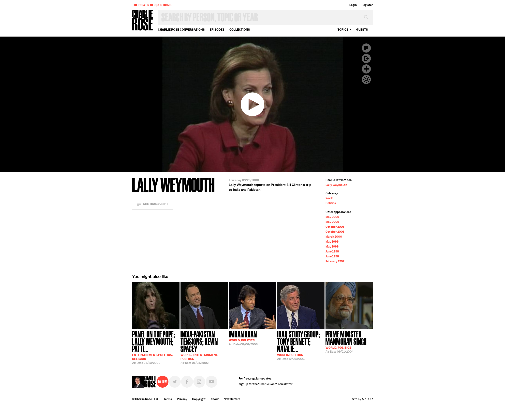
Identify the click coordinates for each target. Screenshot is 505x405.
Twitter (175, 382)
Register (367, 5)
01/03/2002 (199, 347)
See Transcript (155, 204)
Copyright (199, 399)
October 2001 (334, 227)
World (329, 198)
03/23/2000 (153, 347)
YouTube (211, 382)
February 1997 (334, 261)
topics (343, 29)
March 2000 (333, 237)
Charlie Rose (142, 20)
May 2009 (332, 217)
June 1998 (332, 251)
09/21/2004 (346, 341)
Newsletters (232, 399)
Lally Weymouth (336, 185)
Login (353, 5)
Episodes (217, 29)
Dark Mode (366, 79)
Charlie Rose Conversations (181, 29)
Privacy (182, 399)
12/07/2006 (298, 345)
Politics (330, 203)
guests (362, 29)
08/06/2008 (243, 337)
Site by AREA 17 (362, 399)
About (214, 399)
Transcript (366, 48)
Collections (239, 29)
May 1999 (332, 242)
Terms (168, 399)
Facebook (187, 382)
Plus (366, 68)
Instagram (199, 382)
